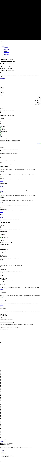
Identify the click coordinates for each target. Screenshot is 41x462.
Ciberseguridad (5, 51)
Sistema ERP (5, 50)
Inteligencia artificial (6, 52)
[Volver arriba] (0, 461)
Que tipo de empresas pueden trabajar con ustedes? (7, 319)
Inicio (2, 45)
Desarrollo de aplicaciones (7, 49)
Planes (3, 452)
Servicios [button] (3, 46)
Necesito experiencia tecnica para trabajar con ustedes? (7, 322)
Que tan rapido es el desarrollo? (4, 329)
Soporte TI (5, 53)
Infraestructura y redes (6, 54)
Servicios (3, 451)
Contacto (3, 55)
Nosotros (3, 450)
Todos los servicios (6, 47)
